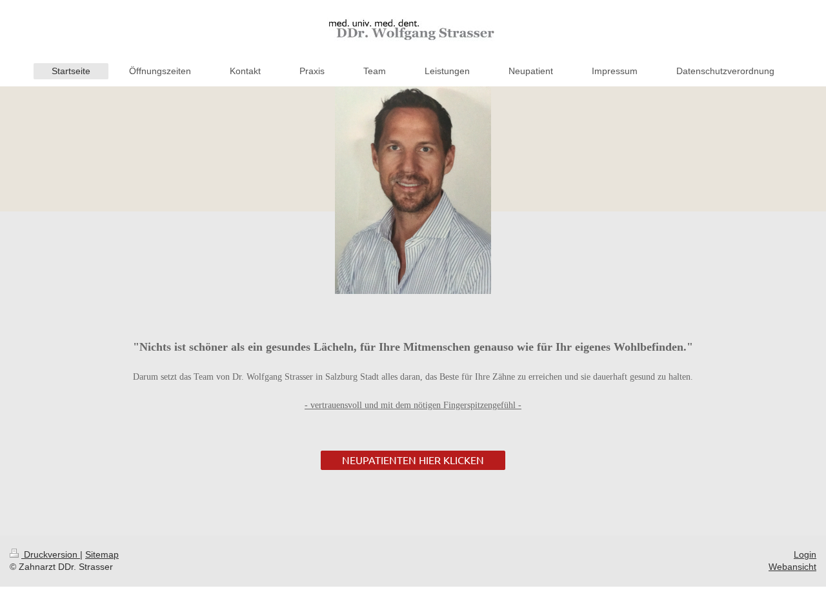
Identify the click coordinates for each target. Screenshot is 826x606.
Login (805, 554)
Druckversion (50, 554)
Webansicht (792, 567)
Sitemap (102, 554)
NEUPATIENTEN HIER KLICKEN (413, 459)
